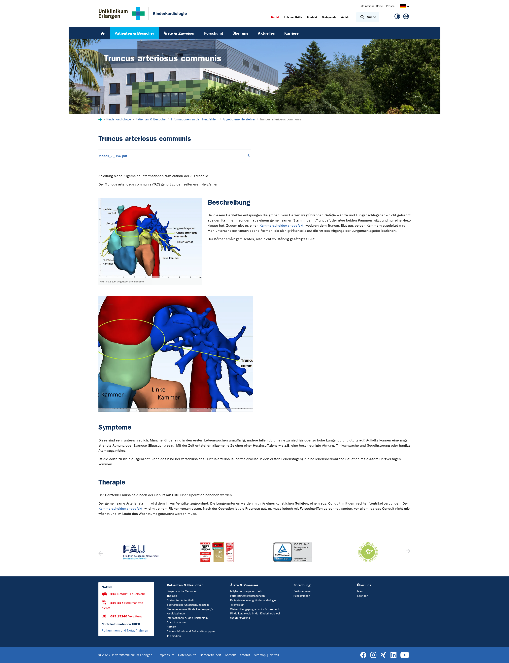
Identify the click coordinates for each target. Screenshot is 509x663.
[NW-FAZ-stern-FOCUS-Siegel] (216, 552)
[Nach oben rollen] (501, 655)
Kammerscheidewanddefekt (281, 226)
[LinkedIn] (393, 655)
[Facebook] (363, 655)
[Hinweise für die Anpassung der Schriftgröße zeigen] (406, 17)
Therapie (172, 596)
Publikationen (301, 596)
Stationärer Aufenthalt (180, 600)
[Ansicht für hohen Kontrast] (397, 17)
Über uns (364, 585)
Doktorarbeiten (302, 591)
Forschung (301, 585)
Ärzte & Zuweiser (244, 585)
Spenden (362, 596)
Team (360, 591)
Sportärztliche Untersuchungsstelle (188, 604)
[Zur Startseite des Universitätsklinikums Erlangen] (122, 13)
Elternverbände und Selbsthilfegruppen (191, 631)
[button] (408, 552)
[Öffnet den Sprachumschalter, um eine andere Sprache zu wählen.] (403, 7)
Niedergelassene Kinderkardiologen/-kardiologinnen (190, 611)
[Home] (102, 33)
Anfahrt (171, 627)
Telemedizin (174, 636)
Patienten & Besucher (185, 585)
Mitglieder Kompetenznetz (246, 591)
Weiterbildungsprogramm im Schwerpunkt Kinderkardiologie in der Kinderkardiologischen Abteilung (255, 613)
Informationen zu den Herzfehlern (187, 618)
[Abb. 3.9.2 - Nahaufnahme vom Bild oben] (175, 354)
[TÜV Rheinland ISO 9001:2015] (292, 552)
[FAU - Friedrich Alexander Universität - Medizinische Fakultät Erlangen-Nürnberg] (141, 552)
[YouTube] (404, 655)
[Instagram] (373, 655)
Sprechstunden (176, 622)
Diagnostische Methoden (182, 591)
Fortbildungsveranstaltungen (247, 596)
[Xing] (383, 655)
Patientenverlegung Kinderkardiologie (253, 600)
